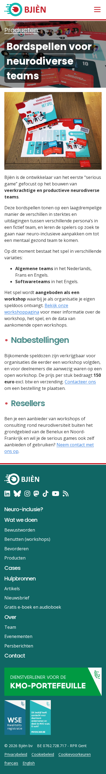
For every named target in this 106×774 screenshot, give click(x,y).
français (11, 763)
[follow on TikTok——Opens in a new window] (45, 493)
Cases (12, 568)
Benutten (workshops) (27, 539)
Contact (14, 655)
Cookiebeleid (43, 754)
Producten (21, 30)
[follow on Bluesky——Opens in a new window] (17, 493)
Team (10, 627)
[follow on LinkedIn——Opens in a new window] (7, 493)
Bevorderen (16, 549)
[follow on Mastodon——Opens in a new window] (36, 493)
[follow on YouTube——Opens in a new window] (55, 493)
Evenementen (18, 636)
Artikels (12, 589)
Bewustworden (19, 530)
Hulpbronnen (20, 578)
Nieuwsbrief (16, 598)
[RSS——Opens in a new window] (65, 493)
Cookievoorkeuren (74, 754)
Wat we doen (20, 520)
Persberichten (18, 646)
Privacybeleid (15, 754)
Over (10, 617)
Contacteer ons (80, 382)
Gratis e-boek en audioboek (32, 607)
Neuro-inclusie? (23, 509)
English (29, 763)
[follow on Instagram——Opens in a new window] (27, 493)
